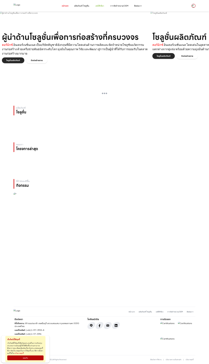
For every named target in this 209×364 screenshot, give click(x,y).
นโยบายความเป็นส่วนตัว (173, 360)
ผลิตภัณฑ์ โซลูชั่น (81, 5)
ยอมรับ (25, 358)
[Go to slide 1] (102, 93)
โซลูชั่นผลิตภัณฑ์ (13, 60)
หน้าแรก (65, 5)
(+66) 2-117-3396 (33, 334)
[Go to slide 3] (106, 93)
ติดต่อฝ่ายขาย (37, 60)
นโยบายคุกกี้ (190, 360)
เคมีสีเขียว (99, 5)
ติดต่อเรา (138, 5)
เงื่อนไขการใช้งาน (155, 360)
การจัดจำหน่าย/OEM (119, 5)
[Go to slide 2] (104, 93)
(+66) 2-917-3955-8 (35, 330)
